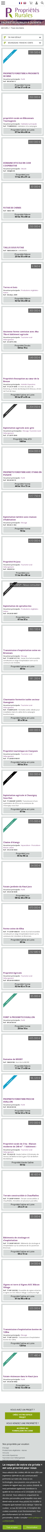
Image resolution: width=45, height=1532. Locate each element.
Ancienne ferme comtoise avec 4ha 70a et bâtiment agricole (20, 333)
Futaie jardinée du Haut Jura (17, 886)
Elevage (26, 431)
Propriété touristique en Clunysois (20, 751)
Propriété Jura (22, 174)
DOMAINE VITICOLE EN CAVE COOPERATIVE (17, 164)
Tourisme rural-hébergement (13, 1458)
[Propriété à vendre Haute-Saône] (22, 1131)
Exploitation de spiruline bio (17, 606)
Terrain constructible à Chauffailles (21, 1195)
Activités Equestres (28, 384)
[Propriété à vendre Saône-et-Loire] (22, 105)
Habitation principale (29, 124)
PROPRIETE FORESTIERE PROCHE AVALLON (18, 1100)
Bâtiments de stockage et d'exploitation (16, 1239)
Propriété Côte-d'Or (22, 439)
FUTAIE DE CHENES (12, 207)
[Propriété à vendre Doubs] (22, 319)
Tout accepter (12, 1527)
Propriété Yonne (22, 85)
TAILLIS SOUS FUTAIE (13, 247)
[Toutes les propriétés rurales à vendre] (22, 16)
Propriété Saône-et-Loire (22, 129)
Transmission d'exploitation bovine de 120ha (22, 1330)
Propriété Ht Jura (11, 561)
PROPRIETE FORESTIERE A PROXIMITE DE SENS (21, 74)
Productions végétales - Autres (14, 1450)
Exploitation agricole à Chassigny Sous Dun (20, 796)
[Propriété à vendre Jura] (22, 150)
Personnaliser (32, 1527)
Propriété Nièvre (22, 214)
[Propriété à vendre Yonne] (22, 459)
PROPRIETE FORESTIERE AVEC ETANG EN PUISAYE (22, 473)
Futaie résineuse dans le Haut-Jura (20, 1376)
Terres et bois (10, 287)
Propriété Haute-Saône (23, 1162)
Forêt (23, 79)
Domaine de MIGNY (13, 1059)
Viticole (23, 169)
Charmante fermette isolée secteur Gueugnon (21, 701)
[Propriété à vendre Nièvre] (22, 195)
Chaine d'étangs (11, 842)
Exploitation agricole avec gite (18, 428)
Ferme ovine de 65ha (13, 928)
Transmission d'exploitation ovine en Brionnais (21, 651)
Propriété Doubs (22, 345)
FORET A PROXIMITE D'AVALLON (19, 1017)
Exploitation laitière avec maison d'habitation (19, 518)
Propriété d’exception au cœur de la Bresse (21, 380)
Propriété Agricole (12, 973)
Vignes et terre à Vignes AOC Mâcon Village (21, 1286)
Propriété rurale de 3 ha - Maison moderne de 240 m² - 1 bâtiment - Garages (20, 1146)
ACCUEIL (5, 28)
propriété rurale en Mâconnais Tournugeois (18, 119)
